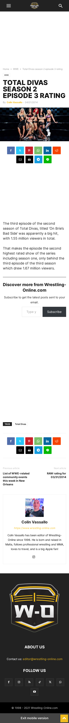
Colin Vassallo (14, 102)
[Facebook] (11, 150)
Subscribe (54, 312)
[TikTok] (40, 682)
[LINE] (48, 159)
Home (6, 69)
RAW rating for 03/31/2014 (56, 475)
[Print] (29, 159)
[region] (34, 41)
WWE (16, 69)
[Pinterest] (29, 150)
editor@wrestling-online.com (42, 659)
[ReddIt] (57, 150)
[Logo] (34, 635)
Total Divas (20, 424)
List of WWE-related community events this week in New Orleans (16, 479)
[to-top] (64, 717)
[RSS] (29, 682)
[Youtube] (34, 692)
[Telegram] (38, 159)
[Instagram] (34, 557)
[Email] (20, 159)
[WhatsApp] (38, 150)
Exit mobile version (34, 718)
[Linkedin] (47, 150)
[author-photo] (34, 516)
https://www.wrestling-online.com (34, 528)
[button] (8, 5)
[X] (20, 150)
